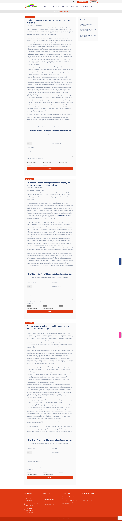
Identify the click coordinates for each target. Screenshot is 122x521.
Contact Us (93, 6)
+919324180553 (29, 512)
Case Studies (83, 6)
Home (55, 11)
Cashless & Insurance (49, 504)
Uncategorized (39, 187)
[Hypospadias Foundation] (30, 6)
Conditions (64, 6)
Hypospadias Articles (49, 499)
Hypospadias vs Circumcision (86, 24)
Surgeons (55, 6)
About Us (46, 6)
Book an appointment (88, 500)
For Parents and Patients (41, 330)
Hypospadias (39, 25)
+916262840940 (29, 508)
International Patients (82, 1)
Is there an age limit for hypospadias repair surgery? (88, 36)
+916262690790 (94, 1)
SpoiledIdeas (63, 519)
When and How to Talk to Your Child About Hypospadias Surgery (88, 30)
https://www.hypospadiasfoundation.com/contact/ (47, 126)
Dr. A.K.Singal (30, 25)
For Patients (73, 6)
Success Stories (47, 497)
